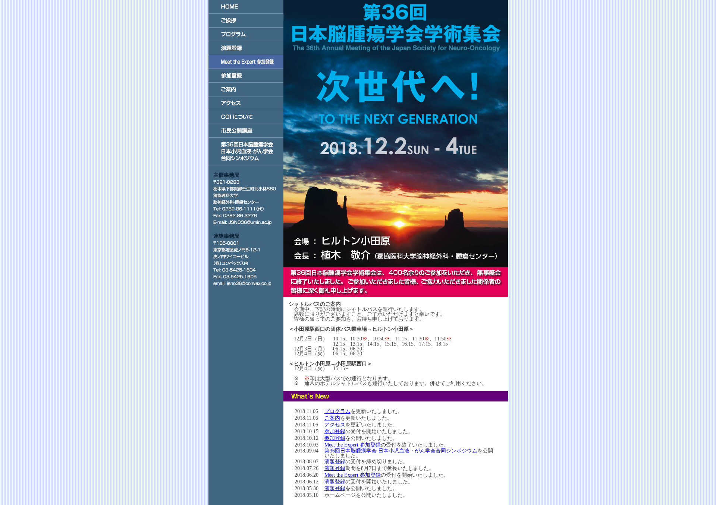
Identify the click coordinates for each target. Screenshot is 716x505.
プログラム (337, 411)
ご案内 (332, 418)
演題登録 (334, 461)
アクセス (334, 425)
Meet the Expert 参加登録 (352, 445)
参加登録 (334, 431)
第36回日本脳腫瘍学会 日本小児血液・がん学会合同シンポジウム (400, 451)
